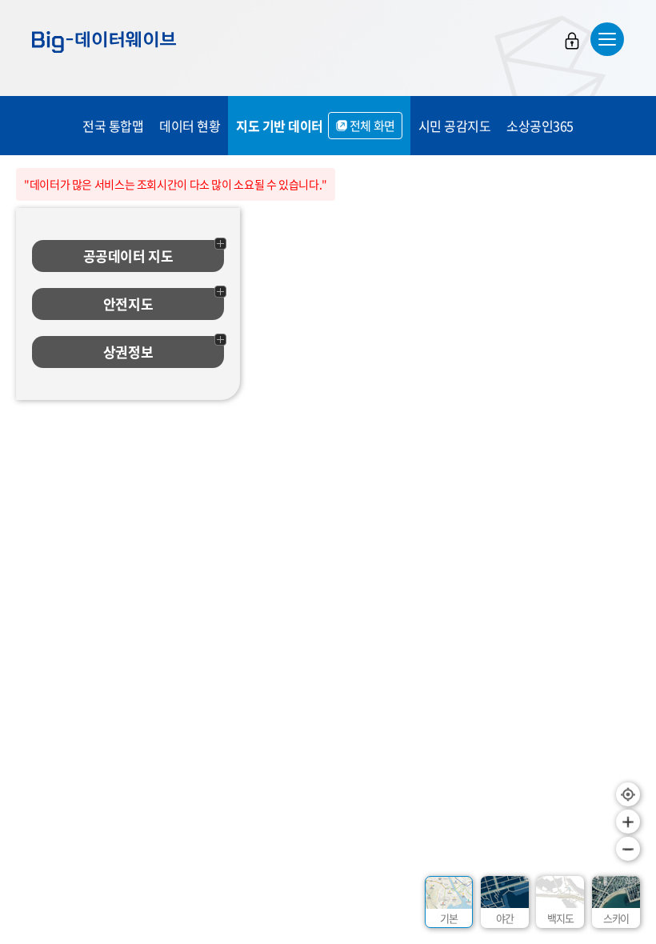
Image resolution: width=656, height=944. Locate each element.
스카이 (616, 918)
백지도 (560, 918)
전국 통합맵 (112, 125)
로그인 (572, 41)
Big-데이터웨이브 (104, 42)
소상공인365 (540, 125)
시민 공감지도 (454, 125)
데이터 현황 (189, 125)
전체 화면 (372, 125)
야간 (505, 918)
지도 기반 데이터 (315, 125)
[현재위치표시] (628, 794)
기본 (449, 918)
